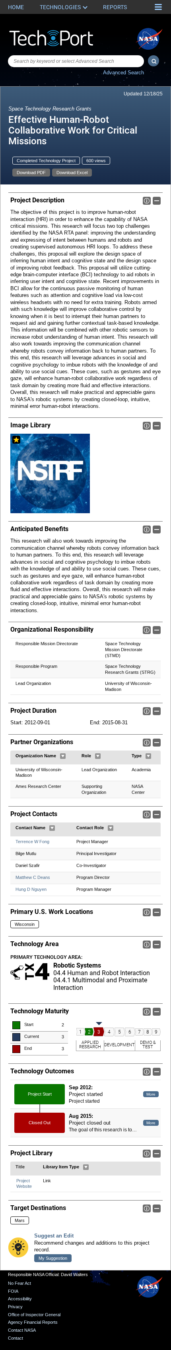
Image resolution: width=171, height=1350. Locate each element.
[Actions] (63, 756)
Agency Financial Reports (33, 1322)
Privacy (15, 1306)
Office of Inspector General (34, 1314)
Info (147, 201)
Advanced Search (123, 73)
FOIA (13, 1291)
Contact (15, 1338)
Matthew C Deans (33, 877)
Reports (115, 7)
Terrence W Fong (32, 841)
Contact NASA (22, 1330)
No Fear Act (19, 1283)
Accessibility (20, 1298)
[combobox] (76, 61)
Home (16, 7)
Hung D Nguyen (31, 889)
